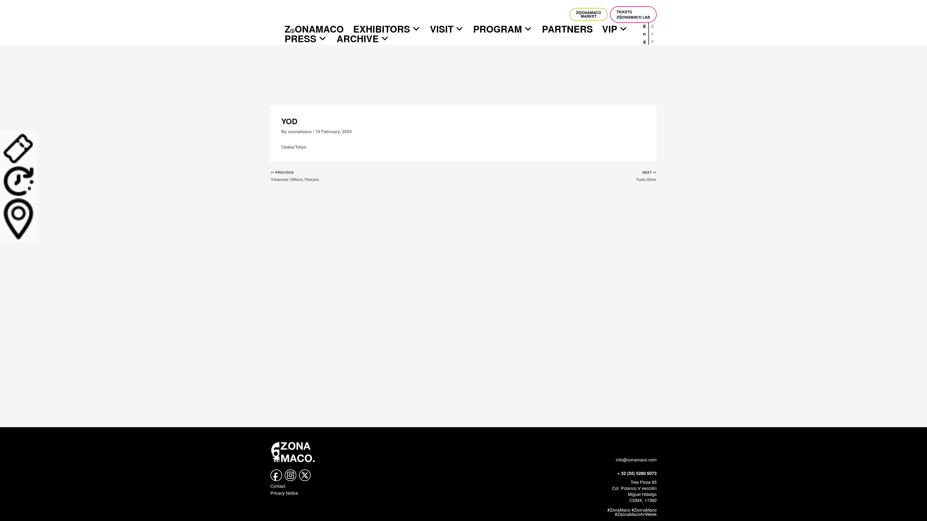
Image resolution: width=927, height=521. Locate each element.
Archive (358, 38)
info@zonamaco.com (636, 459)
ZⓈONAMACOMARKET (588, 14)
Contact (277, 486)
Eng (644, 33)
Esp (652, 33)
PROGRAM (497, 29)
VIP (609, 29)
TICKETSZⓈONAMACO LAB (633, 14)
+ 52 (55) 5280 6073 (637, 473)
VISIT (441, 29)
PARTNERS (567, 29)
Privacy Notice (284, 493)
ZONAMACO (314, 29)
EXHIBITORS (381, 29)
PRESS (300, 38)
